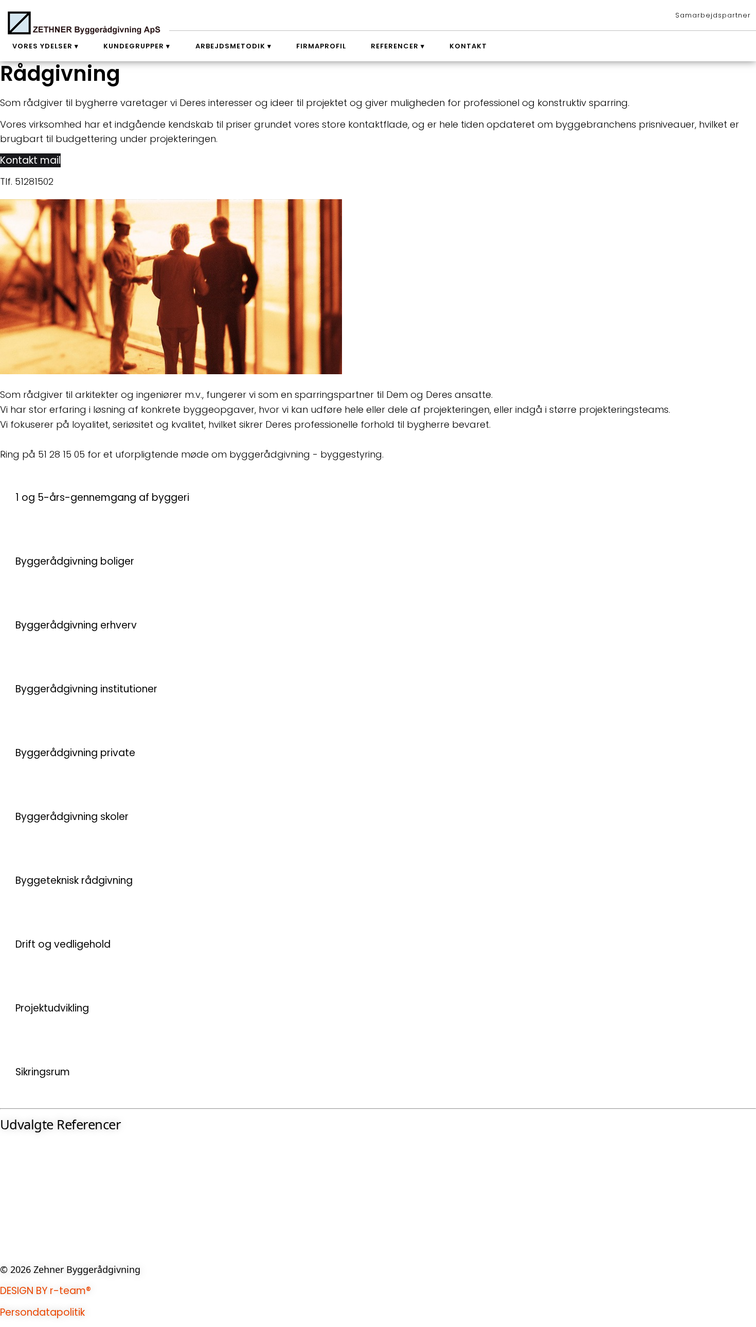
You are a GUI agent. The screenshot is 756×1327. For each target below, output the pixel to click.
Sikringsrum (42, 1072)
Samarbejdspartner (713, 15)
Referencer (395, 46)
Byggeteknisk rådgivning (74, 880)
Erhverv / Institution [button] (46, 1164)
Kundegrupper (133, 46)
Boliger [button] (16, 1197)
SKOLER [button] (16, 1148)
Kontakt (468, 46)
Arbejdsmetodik (230, 46)
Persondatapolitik (42, 1312)
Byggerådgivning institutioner (86, 689)
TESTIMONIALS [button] (32, 1214)
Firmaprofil (321, 46)
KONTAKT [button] (22, 1247)
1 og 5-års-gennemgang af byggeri (102, 497)
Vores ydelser (42, 46)
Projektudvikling (52, 1008)
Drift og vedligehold (63, 944)
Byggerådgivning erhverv (76, 625)
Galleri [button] (15, 1231)
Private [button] (16, 1181)
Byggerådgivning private (75, 753)
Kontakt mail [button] (30, 160)
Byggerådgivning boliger (74, 561)
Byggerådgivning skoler (72, 817)
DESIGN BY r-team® (45, 1291)
